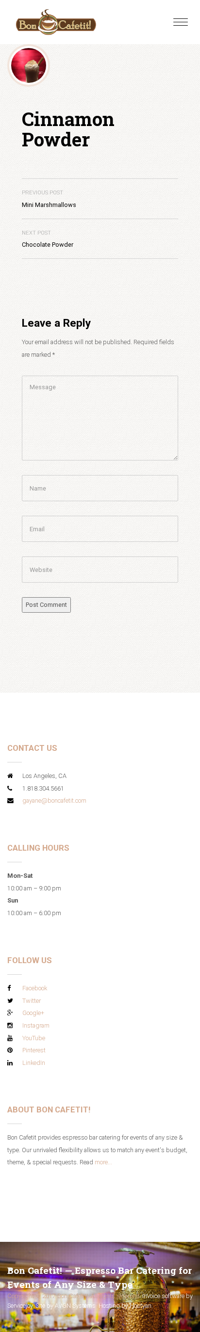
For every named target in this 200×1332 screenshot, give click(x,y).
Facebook (34, 988)
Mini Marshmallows (49, 199)
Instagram (36, 1025)
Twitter (31, 1000)
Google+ (33, 1012)
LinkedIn (33, 1062)
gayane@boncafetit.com (54, 800)
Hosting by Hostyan (125, 1305)
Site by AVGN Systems (65, 1305)
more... (103, 1162)
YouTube (33, 1038)
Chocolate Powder (47, 239)
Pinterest (34, 1050)
